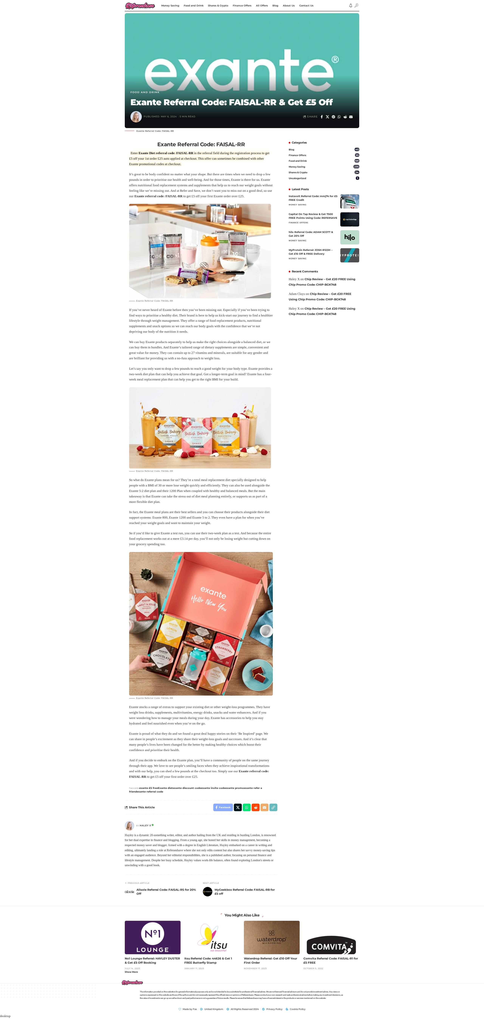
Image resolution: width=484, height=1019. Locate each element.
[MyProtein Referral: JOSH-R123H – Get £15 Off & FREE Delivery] (349, 255)
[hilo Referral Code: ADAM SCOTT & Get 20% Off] (349, 237)
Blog (324, 149)
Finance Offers (324, 155)
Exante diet (165, 787)
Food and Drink (145, 92)
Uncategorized (323, 178)
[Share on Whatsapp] (339, 117)
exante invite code (213, 787)
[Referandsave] (140, 5)
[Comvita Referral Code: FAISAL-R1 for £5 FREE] (331, 937)
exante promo (234, 787)
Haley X (145, 825)
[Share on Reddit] (345, 117)
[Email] (351, 117)
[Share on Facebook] (321, 117)
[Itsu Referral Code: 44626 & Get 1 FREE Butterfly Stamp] (212, 937)
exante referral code (150, 791)
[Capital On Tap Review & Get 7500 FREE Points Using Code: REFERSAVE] (349, 219)
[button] (356, 6)
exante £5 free (148, 787)
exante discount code (187, 787)
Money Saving (324, 166)
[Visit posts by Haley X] (129, 825)
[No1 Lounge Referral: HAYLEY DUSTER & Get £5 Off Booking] (153, 937)
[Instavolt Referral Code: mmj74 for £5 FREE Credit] (349, 201)
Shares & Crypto (324, 172)
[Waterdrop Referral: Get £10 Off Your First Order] (272, 937)
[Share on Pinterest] (333, 117)
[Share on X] (327, 117)
